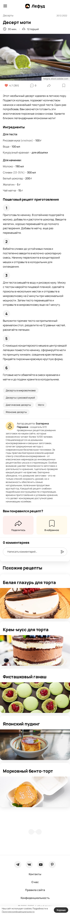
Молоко (8, 166)
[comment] (62, 552)
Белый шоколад (13, 178)
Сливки (7, 172)
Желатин (9, 184)
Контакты (35, 874)
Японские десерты (16, 412)
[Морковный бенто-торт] (35, 792)
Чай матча (9, 190)
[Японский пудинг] (35, 744)
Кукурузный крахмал (16, 152)
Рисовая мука (11, 140)
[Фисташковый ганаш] (35, 697)
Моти (41, 404)
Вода (6, 146)
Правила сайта (35, 890)
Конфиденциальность (35, 898)
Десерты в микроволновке (21, 390)
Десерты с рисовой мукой (20, 397)
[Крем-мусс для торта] (35, 650)
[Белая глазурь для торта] (35, 603)
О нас (35, 882)
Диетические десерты (18, 404)
